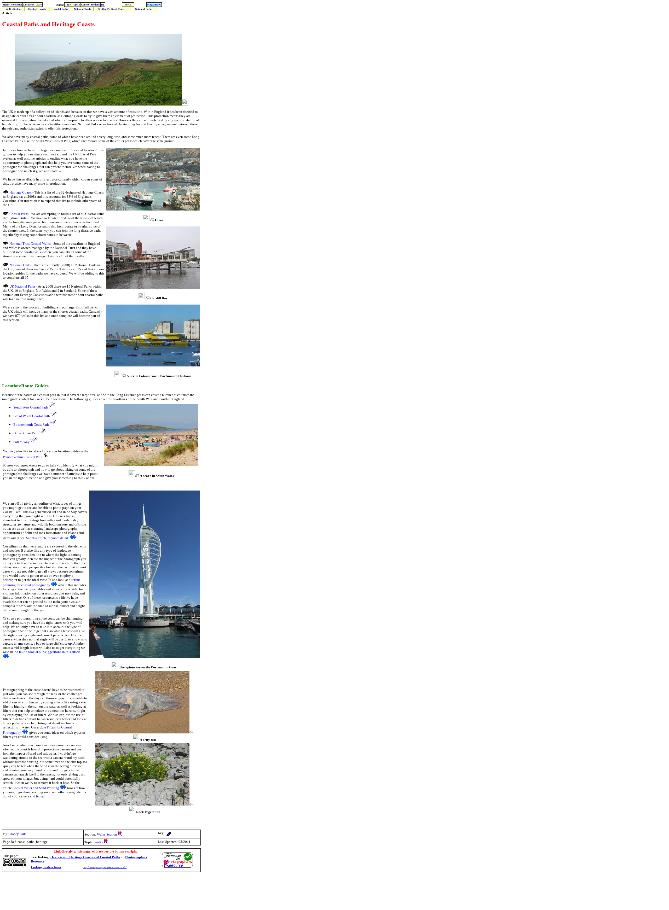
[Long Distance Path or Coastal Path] (168, 833)
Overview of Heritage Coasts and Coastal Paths (85, 857)
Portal (128, 4)
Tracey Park (17, 834)
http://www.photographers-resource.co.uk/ (104, 867)
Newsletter (16, 4)
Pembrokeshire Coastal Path (22, 457)
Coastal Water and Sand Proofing (36, 788)
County (85, 4)
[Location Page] (46, 456)
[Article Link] (73, 537)
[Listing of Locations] (5, 192)
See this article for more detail (47, 538)
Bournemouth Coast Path (31, 425)
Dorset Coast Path (25, 433)
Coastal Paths (60, 9)
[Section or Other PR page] (120, 834)
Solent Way (21, 442)
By (102, 4)
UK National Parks (22, 286)
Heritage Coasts (37, 9)
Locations (28, 4)
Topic (68, 4)
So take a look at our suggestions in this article (47, 652)
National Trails (82, 9)
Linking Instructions (46, 867)
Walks (101, 834)
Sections (95, 4)
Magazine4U (154, 4)
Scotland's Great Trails (111, 9)
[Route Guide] (52, 407)
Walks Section (13, 9)
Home (6, 4)
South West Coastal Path (30, 407)
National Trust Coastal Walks (30, 244)
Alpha (76, 4)
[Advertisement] (97, 885)
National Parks (143, 9)
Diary (39, 4)
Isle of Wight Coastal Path (31, 416)
